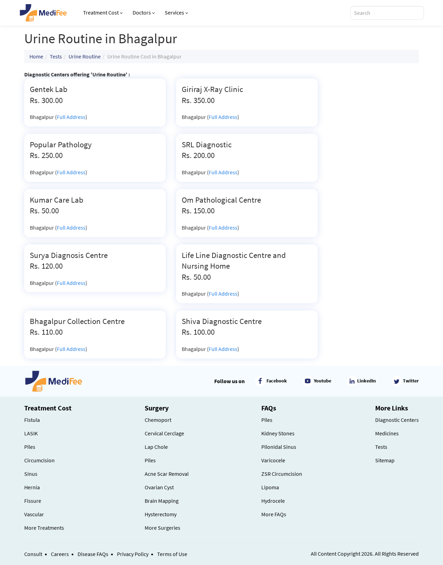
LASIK (31, 433)
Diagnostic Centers (397, 419)
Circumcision (39, 460)
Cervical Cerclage (164, 433)
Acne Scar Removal (167, 473)
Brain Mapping (162, 500)
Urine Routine (85, 56)
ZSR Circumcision (281, 473)
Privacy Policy (132, 553)
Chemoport (158, 419)
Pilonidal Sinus (278, 446)
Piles (29, 446)
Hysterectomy (161, 514)
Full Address (71, 116)
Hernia (32, 487)
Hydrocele (273, 500)
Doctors (142, 12)
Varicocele (273, 460)
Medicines (387, 433)
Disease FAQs (93, 553)
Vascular (34, 514)
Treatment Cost (101, 12)
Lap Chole (156, 446)
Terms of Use (172, 553)
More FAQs (273, 514)
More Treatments (44, 527)
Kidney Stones (278, 433)
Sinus (30, 473)
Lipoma (270, 487)
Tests (56, 56)
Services (174, 12)
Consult (33, 553)
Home (36, 56)
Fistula (32, 419)
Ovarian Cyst (159, 487)
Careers (60, 553)
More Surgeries (162, 527)
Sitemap (385, 460)
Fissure (32, 500)
